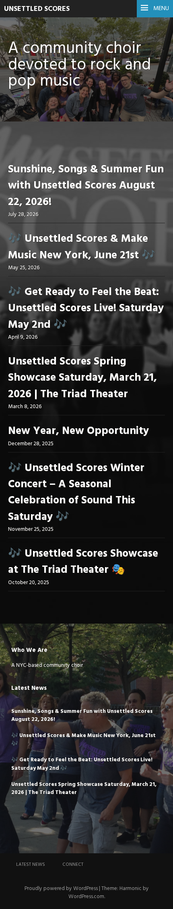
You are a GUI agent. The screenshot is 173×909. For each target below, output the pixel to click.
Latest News (30, 864)
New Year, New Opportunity (78, 431)
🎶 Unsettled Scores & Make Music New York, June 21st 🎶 (81, 247)
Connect (72, 864)
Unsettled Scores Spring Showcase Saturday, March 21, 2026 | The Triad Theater (82, 378)
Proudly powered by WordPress (61, 888)
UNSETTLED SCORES (37, 9)
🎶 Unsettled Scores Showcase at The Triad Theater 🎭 (83, 562)
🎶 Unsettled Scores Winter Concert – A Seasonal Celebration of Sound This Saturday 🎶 (76, 493)
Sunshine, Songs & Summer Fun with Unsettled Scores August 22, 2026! (86, 186)
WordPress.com (86, 896)
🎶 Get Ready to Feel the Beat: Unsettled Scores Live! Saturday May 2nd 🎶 (86, 309)
